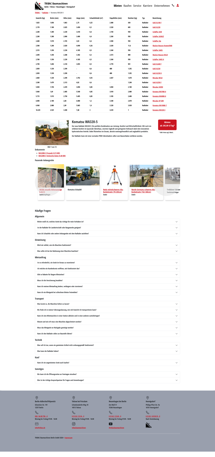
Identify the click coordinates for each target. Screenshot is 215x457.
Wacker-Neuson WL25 (160, 55)
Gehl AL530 (156, 68)
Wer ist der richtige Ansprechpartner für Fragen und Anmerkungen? (60, 380)
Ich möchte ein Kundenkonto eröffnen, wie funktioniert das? (58, 268)
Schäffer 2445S (158, 50)
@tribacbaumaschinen (116, 427)
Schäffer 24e (157, 41)
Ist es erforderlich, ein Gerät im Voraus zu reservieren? (56, 262)
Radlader (45, 12)
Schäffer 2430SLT (158, 36)
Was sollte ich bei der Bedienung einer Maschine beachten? (57, 251)
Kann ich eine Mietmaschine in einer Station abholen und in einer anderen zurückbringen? (68, 316)
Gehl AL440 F (157, 64)
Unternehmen (162, 6)
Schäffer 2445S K (158, 59)
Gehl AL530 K (157, 73)
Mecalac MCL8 (157, 78)
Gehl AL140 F (157, 22)
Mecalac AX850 (158, 87)
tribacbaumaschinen (79, 427)
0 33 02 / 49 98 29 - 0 (153, 416)
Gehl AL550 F (157, 82)
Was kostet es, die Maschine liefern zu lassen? (53, 304)
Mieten (118, 6)
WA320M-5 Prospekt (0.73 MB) (49, 153)
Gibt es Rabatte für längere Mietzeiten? (50, 274)
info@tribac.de (40, 427)
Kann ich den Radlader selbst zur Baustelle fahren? (54, 333)
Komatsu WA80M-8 (159, 96)
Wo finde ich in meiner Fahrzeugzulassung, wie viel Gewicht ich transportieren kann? (66, 310)
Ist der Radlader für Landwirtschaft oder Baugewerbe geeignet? (59, 227)
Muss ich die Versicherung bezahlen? (50, 280)
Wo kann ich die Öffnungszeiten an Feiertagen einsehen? (57, 374)
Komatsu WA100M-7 (160, 105)
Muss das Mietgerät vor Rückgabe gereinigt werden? (55, 327)
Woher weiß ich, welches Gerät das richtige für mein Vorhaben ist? (60, 221)
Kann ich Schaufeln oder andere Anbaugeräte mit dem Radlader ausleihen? (63, 233)
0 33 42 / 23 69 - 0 (115, 416)
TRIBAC (37, 12)
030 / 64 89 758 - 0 (41, 416)
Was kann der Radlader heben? (48, 351)
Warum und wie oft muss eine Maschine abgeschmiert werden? (59, 321)
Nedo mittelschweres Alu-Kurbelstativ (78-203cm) (113, 190)
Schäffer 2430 (157, 32)
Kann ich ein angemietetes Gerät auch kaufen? (53, 362)
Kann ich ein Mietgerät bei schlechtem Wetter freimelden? (57, 292)
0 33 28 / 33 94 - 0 (78, 416)
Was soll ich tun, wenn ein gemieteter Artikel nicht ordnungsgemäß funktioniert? (65, 345)
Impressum (68, 437)
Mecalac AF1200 (158, 101)
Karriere (147, 6)
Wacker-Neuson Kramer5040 (162, 45)
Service (137, 6)
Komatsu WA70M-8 (159, 91)
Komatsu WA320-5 (159, 110)
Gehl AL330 (156, 27)
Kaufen (127, 6)
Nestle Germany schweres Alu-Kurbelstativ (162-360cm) (143, 190)
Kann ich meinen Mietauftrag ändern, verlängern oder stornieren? (60, 286)
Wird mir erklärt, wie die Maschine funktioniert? (54, 245)
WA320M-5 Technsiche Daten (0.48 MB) (52, 156)
